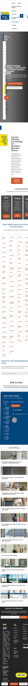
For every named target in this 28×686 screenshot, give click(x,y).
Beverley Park (4, 284)
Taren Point (26, 305)
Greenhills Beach (12, 268)
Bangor (3, 256)
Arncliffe (4, 247)
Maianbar (20, 268)
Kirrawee (12, 342)
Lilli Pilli (18, 250)
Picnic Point (19, 336)
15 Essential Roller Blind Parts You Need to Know (12, 601)
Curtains (14, 14)
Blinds (19, 3)
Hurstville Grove (12, 297)
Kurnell (19, 237)
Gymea (11, 272)
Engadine (12, 255)
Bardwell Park (4, 272)
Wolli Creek (26, 316)
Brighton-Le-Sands (4, 318)
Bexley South (3, 302)
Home (13, 3)
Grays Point (11, 263)
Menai (19, 271)
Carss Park (3, 346)
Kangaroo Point (12, 316)
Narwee (19, 294)
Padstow (19, 306)
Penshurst (20, 331)
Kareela (11, 321)
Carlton (3, 342)
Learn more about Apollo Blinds (6, 667)
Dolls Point (11, 246)
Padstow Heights (19, 312)
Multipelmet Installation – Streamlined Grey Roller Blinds (13, 478)
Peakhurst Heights (20, 327)
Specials (14, 25)
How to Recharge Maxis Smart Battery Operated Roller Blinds (14, 509)
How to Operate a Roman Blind (9, 555)
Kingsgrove (12, 326)
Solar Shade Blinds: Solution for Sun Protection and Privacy (13, 586)
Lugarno (19, 263)
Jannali (11, 311)
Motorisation (15, 22)
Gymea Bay (11, 276)
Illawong (11, 307)
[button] (4, 237)
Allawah (3, 243)
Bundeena (4, 322)
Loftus (19, 254)
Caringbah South (4, 337)
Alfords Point (3, 238)
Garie (11, 258)
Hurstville (12, 286)
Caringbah (4, 332)
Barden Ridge (3, 266)
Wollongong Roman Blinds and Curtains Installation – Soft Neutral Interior (12, 462)
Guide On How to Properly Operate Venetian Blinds (13, 570)
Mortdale (20, 289)
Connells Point (4, 355)
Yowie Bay (26, 340)
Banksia (4, 261)
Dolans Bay (11, 241)
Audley (3, 252)
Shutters (14, 11)
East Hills (11, 250)
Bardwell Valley (4, 278)
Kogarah (11, 346)
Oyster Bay (19, 301)
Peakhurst (20, 321)
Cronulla (11, 237)
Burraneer (4, 327)
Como (3, 350)
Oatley (19, 297)
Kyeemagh (20, 241)
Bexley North (3, 297)
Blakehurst (4, 306)
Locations (14, 28)
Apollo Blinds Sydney (11, 396)
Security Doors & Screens (16, 18)
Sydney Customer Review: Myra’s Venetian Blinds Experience (12, 540)
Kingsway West (12, 337)
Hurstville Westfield (12, 303)
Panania (19, 317)
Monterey (20, 285)
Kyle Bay (19, 246)
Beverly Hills (3, 289)
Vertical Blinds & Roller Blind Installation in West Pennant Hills (14, 525)
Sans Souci (26, 279)
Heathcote (12, 281)
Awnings (17, 198)
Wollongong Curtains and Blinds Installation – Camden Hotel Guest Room (13, 493)
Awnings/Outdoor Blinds (16, 7)
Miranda (19, 280)
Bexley (3, 293)
